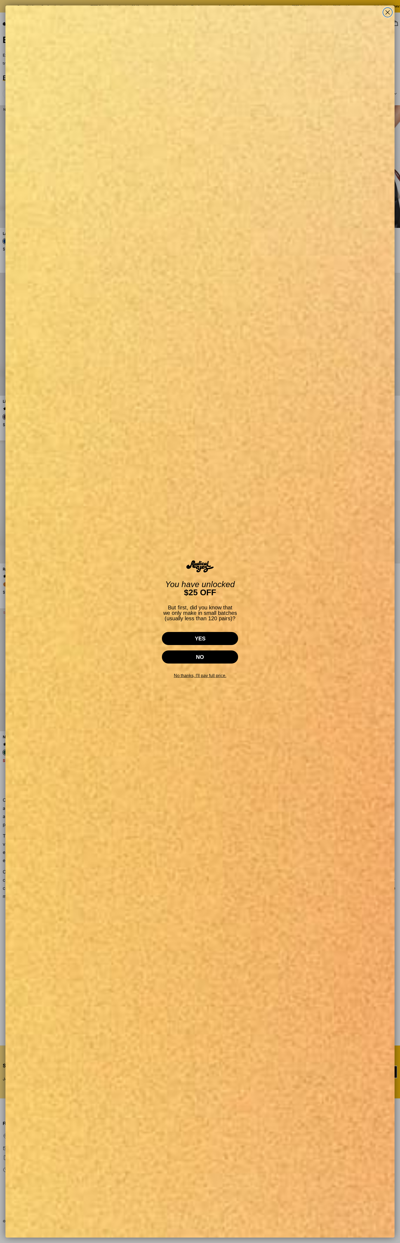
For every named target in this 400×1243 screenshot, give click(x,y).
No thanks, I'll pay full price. (200, 675)
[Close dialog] (387, 12)
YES (200, 638)
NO (200, 657)
